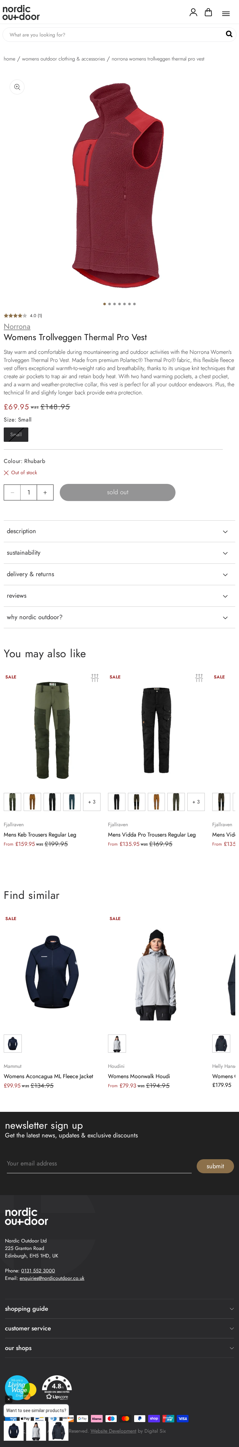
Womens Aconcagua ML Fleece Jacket (48, 1076)
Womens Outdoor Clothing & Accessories (63, 58)
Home (9, 58)
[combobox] (119, 34)
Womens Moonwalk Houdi (139, 1076)
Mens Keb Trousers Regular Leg (40, 835)
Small (19, 436)
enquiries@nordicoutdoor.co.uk (52, 1278)
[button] (208, 14)
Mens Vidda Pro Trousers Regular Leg (152, 835)
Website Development (113, 1431)
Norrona (17, 326)
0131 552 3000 (38, 1270)
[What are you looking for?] (229, 34)
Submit (215, 1166)
